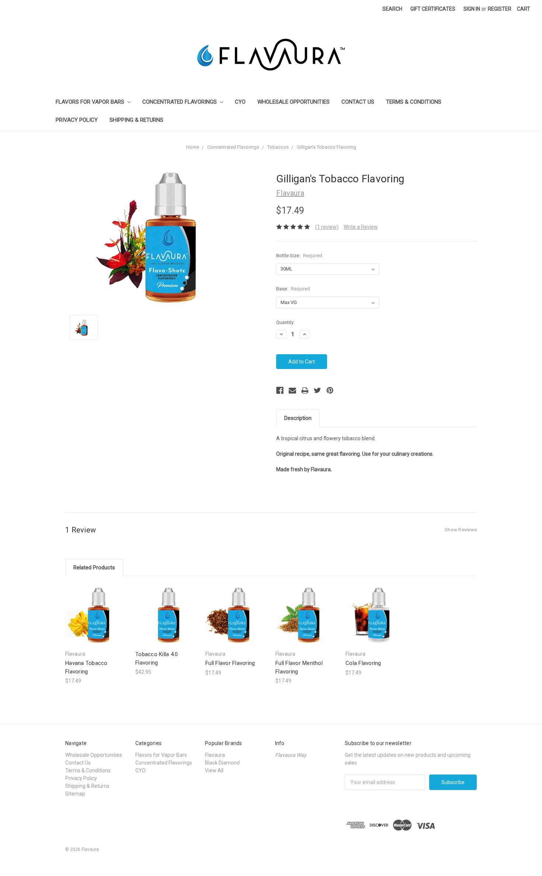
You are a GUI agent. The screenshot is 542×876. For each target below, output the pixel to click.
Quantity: (285, 322)
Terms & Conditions (413, 102)
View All (214, 770)
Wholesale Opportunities (293, 102)
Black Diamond (222, 763)
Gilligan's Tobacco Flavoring (326, 147)
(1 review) (326, 227)
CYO (240, 102)
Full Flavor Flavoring (230, 663)
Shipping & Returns (136, 120)
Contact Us (357, 102)
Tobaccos (278, 147)
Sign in (471, 9)
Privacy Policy (77, 120)
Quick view (96, 608)
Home (192, 147)
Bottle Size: (299, 255)
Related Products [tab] (94, 567)
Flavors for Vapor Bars (91, 102)
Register (499, 9)
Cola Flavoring (363, 663)
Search (392, 9)
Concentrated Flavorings (180, 102)
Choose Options (96, 621)
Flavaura (215, 755)
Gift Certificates (432, 9)
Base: (293, 289)
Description (298, 418)
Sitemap (75, 794)
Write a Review (361, 227)
